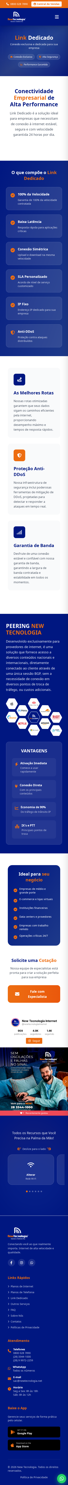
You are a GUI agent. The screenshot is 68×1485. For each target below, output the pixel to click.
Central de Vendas (48, 4)
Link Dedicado (19, 1298)
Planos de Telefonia (22, 1292)
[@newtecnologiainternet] (15, 1022)
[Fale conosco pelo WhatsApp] (61, 1478)
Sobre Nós (17, 1315)
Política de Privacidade (34, 1477)
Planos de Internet (22, 1286)
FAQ (13, 1309)
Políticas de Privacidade (25, 1327)
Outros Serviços (20, 1304)
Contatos (16, 1321)
